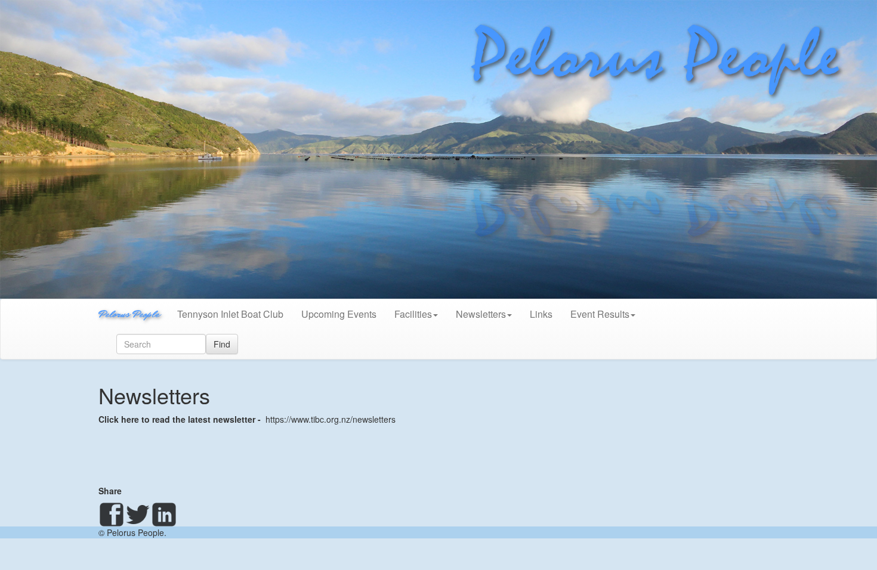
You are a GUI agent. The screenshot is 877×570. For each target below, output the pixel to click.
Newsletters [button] (481, 314)
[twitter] (138, 514)
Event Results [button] (599, 314)
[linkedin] (164, 514)
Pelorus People (128, 313)
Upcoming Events (338, 314)
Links (541, 314)
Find (222, 344)
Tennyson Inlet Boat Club (230, 314)
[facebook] (111, 514)
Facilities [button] (413, 314)
